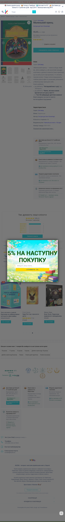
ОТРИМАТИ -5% (32, 269)
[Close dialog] (55, 242)
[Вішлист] (59, 12)
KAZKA (6, 12)
